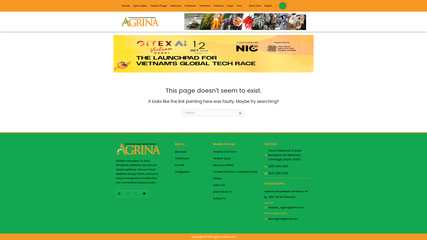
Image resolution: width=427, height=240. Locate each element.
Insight (230, 5)
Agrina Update (140, 5)
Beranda (126, 5)
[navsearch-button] (282, 5)
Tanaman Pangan (158, 5)
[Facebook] (127, 193)
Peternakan (204, 5)
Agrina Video (255, 5)
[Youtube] (144, 193)
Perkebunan (190, 5)
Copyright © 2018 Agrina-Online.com (213, 236)
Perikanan (219, 5)
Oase (239, 5)
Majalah (268, 5)
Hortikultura (175, 5)
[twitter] (119, 193)
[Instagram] (136, 193)
